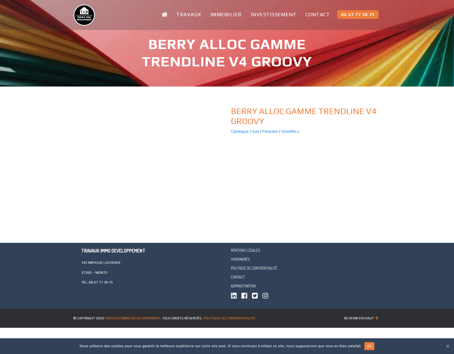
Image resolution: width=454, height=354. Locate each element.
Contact (318, 14)
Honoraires (240, 259)
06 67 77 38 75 (358, 14)
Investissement (274, 14)
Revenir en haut (359, 318)
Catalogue (240, 131)
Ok (369, 346)
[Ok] (447, 346)
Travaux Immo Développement (133, 318)
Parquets (270, 131)
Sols (255, 131)
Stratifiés (289, 131)
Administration (243, 286)
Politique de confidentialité (254, 268)
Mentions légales (245, 250)
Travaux (188, 14)
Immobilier (226, 14)
